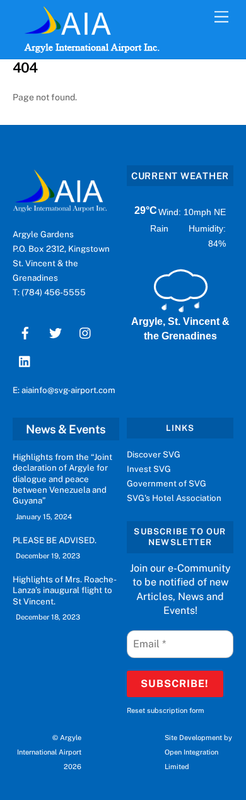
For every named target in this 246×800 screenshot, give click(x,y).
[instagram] (85, 331)
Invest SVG (149, 469)
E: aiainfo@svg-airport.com (64, 390)
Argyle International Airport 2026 (49, 752)
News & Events (66, 429)
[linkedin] (25, 360)
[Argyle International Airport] (67, 30)
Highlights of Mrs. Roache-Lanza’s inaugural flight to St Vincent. (65, 590)
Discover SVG (153, 454)
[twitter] (55, 331)
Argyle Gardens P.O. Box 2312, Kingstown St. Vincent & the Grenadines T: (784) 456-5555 (61, 263)
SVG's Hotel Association (174, 498)
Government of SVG (166, 483)
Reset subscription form (165, 710)
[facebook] (25, 331)
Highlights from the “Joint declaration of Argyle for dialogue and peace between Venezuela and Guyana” (62, 478)
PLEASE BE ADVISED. (55, 540)
